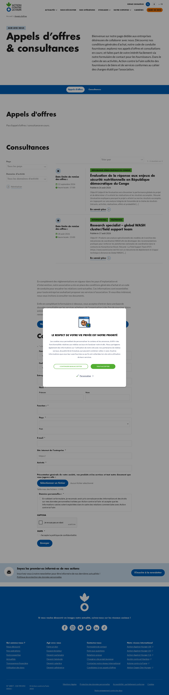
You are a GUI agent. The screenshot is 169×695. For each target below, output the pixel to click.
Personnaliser (85, 376)
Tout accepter (103, 366)
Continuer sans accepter (71, 366)
